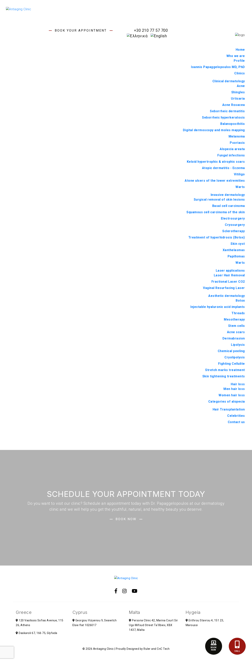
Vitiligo (239, 174)
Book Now (126, 519)
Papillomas (236, 256)
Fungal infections (231, 155)
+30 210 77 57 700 (151, 30)
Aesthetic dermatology (226, 296)
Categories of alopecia (226, 401)
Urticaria (238, 98)
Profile (239, 61)
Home (240, 49)
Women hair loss (232, 395)
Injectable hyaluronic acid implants (217, 307)
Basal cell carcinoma (228, 206)
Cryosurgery (235, 225)
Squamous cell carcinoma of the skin (215, 212)
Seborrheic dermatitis (227, 111)
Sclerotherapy (233, 231)
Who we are (235, 56)
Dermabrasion (233, 338)
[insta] (124, 591)
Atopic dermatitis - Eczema (223, 168)
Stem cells (236, 326)
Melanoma (237, 136)
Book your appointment (81, 30)
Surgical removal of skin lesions (219, 199)
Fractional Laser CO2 (228, 281)
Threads (238, 313)
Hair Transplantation (229, 409)
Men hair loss (234, 389)
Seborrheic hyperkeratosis (223, 117)
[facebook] (116, 591)
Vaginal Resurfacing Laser (224, 288)
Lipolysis (238, 345)
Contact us (236, 422)
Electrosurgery (233, 218)
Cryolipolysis (234, 357)
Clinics (239, 73)
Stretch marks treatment (225, 370)
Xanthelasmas (234, 250)
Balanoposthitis (232, 124)
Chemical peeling (231, 351)
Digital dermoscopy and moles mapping (214, 130)
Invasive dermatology (228, 195)
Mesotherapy (234, 319)
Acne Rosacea (233, 105)
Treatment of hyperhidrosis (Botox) (216, 237)
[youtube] (134, 591)
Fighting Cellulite (231, 364)
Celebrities (236, 416)
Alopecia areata (232, 149)
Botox (240, 300)
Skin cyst (238, 244)
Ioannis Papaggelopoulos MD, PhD (218, 67)
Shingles (238, 92)
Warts (240, 187)
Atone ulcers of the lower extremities (215, 180)
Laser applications (230, 270)
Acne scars (236, 332)
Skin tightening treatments (223, 376)
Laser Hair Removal (229, 275)
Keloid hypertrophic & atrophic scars (216, 162)
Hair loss (238, 384)
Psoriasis (237, 143)
